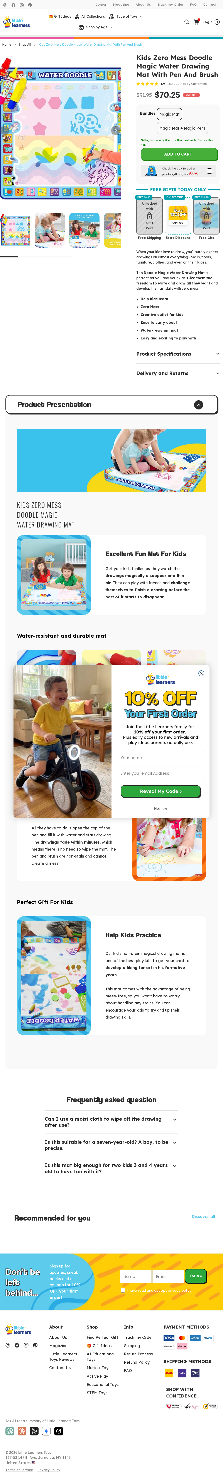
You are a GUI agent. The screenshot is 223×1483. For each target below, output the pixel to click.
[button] (160, 792)
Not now (160, 808)
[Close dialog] (201, 673)
